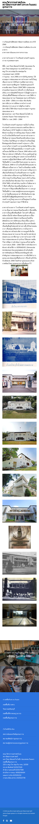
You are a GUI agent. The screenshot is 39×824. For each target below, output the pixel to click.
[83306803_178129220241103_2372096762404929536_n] (20, 511)
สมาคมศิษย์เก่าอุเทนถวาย (12, 739)
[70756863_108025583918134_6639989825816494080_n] (20, 352)
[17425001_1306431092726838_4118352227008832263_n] (20, 563)
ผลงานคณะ (19, 16)
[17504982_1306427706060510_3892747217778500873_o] (20, 615)
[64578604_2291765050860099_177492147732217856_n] (20, 537)
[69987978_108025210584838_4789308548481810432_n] (20, 294)
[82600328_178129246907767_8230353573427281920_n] (20, 433)
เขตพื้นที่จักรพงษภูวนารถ (12, 713)
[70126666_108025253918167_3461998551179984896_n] (20, 323)
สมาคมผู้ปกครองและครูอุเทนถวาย (15, 743)
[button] (35, 5)
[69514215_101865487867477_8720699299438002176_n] (20, 381)
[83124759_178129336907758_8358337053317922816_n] (20, 485)
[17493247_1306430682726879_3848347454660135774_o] (20, 589)
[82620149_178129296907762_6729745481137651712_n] (20, 459)
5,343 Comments (29, 30)
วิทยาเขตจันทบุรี (9, 709)
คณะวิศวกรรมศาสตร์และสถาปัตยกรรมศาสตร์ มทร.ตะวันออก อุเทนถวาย (18, 4)
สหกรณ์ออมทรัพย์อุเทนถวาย (13, 734)
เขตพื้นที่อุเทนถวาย (10, 718)
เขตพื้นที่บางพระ (9, 705)
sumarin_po (10, 30)
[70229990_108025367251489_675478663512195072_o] (20, 407)
